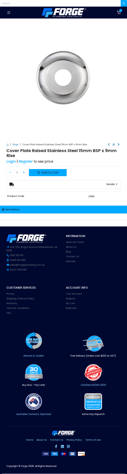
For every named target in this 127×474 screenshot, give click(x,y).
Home (29, 440)
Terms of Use (93, 440)
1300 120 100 (16, 255)
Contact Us (72, 256)
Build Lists (71, 308)
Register (26, 161)
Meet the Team (75, 242)
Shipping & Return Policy (20, 298)
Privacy (10, 293)
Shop (15, 144)
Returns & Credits (34, 355)
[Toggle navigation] (8, 12)
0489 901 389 (17, 260)
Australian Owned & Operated (33, 414)
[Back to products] (114, 144)
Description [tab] (12, 209)
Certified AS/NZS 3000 (93, 385)
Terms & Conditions (17, 308)
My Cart (70, 303)
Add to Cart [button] (50, 172)
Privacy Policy (74, 440)
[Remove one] (10, 173)
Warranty (11, 303)
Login (11, 161)
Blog (68, 251)
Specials (70, 261)
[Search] (124, 3)
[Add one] (24, 173)
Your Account (74, 293)
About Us (71, 247)
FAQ (8, 313)
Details (110, 184)
